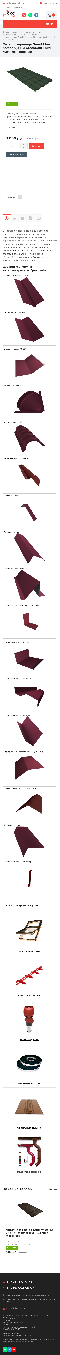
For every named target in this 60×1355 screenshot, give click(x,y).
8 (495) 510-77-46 (24, 15)
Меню (49, 24)
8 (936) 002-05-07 (30, 15)
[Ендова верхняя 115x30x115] (29, 307)
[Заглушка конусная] (29, 417)
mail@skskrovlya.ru (15, 3)
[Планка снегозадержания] (29, 600)
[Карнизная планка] (29, 856)
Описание (7, 218)
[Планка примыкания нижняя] (29, 673)
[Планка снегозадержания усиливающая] (29, 637)
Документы (30, 218)
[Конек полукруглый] (29, 454)
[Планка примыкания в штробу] (29, 893)
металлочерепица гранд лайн (29, 251)
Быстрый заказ (16, 154)
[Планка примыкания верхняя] (29, 747)
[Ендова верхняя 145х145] (29, 344)
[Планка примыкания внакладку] (29, 710)
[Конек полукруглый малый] (29, 490)
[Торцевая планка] (29, 563)
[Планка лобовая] (29, 527)
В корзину (36, 146)
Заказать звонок (14, 7)
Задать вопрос (50, 3)
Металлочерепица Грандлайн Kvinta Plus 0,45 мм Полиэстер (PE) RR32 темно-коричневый (29, 1233)
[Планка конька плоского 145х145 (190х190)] (29, 783)
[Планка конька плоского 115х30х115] (29, 820)
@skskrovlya (36, 15)
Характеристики (15, 218)
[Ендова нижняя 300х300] (29, 380)
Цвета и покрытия (22, 218)
